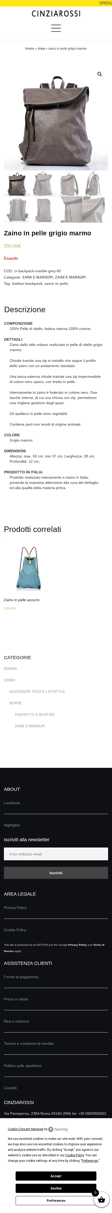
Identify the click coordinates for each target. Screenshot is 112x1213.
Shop (41, 48)
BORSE (15, 703)
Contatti (10, 1088)
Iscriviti (56, 873)
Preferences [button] (90, 1161)
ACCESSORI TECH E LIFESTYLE (37, 691)
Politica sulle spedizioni (23, 1066)
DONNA (10, 668)
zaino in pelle (56, 283)
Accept (56, 1176)
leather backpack (27, 283)
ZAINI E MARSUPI (37, 277)
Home (29, 48)
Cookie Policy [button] (74, 1155)
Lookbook (12, 803)
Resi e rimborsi (16, 1021)
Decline (56, 1188)
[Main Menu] (56, 30)
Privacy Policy (15, 908)
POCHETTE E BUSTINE (35, 714)
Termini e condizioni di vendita (28, 1043)
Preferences (56, 1201)
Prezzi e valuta (16, 999)
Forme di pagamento (21, 977)
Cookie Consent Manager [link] (25, 1129)
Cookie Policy (15, 930)
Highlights (12, 825)
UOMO (9, 680)
